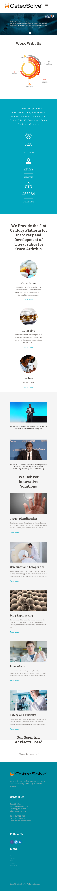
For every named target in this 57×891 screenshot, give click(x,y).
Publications (13, 865)
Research (12, 863)
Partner (28, 378)
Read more (14, 533)
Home (11, 856)
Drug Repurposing (21, 615)
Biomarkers (17, 666)
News (11, 868)
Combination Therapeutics (27, 567)
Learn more (28, 300)
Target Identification (23, 518)
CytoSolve (28, 330)
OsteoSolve (28, 283)
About (12, 861)
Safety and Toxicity (23, 715)
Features (12, 858)
